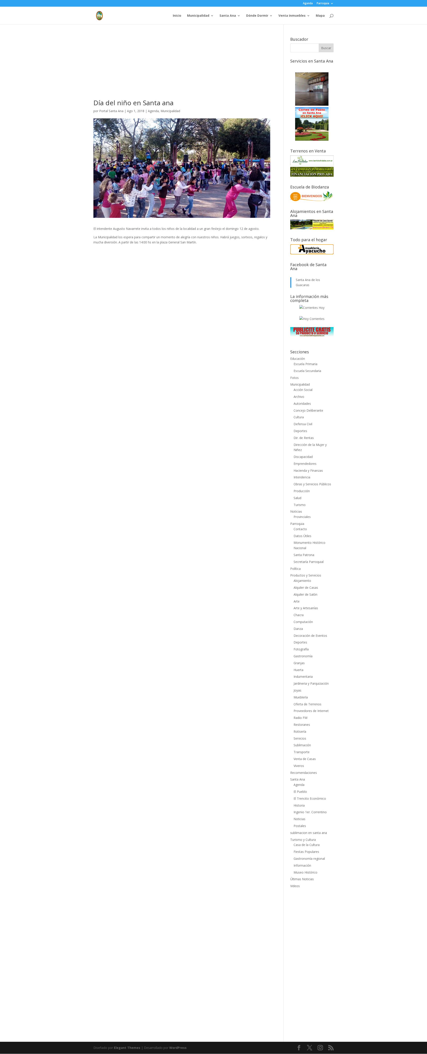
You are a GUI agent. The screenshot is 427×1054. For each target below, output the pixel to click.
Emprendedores (305, 463)
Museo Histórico (305, 872)
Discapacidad (303, 457)
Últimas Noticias (302, 879)
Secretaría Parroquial (309, 562)
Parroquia (323, 3)
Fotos (294, 378)
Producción (302, 491)
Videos (295, 886)
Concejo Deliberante (308, 410)
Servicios (300, 738)
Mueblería (301, 697)
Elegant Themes (127, 1048)
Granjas (299, 663)
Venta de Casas (305, 759)
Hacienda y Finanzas (308, 470)
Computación (303, 622)
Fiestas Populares (306, 852)
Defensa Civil (303, 424)
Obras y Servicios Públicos (312, 484)
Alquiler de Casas (306, 587)
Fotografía (301, 649)
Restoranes (302, 724)
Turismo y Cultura (303, 840)
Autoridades (302, 403)
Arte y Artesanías (306, 608)
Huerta (298, 670)
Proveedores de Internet (311, 711)
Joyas (297, 690)
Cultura (299, 417)
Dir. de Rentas (304, 438)
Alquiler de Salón (305, 594)
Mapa (320, 16)
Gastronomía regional (309, 858)
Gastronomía (303, 656)
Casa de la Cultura (307, 845)
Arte (297, 601)
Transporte (302, 752)
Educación (297, 358)
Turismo (300, 505)
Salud (297, 498)
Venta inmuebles (292, 16)
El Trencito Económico (310, 798)
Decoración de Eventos (310, 635)
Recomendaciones (303, 773)
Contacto (300, 529)
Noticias (296, 511)
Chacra (299, 615)
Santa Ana (228, 16)
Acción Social (303, 390)
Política (295, 568)
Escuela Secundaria (307, 371)
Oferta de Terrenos (307, 704)
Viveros (299, 766)
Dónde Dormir (257, 16)
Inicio (177, 16)
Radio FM (300, 718)
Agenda (308, 3)
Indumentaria (303, 676)
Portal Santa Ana (111, 111)
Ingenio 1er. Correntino (310, 812)
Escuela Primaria (305, 364)
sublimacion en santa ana (308, 833)
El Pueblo (300, 791)
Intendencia (302, 477)
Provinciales (302, 517)
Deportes (300, 431)
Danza (298, 629)
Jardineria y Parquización (311, 683)
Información (302, 865)
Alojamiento (302, 581)
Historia (299, 805)
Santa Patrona (304, 555)
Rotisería (300, 731)
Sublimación (302, 745)
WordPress (178, 1048)
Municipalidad (198, 16)
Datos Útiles (302, 536)
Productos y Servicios (305, 575)
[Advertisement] (181, 68)
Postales (300, 826)
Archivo (299, 396)
